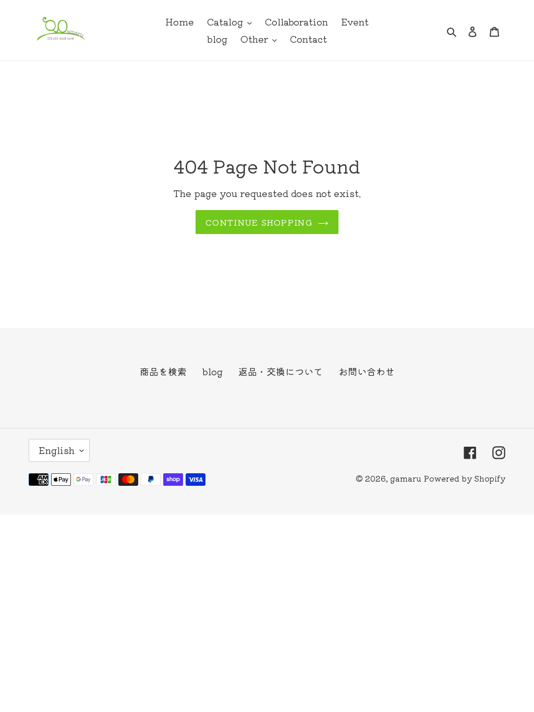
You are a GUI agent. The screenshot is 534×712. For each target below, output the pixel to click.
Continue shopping (259, 222)
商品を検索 (163, 371)
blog (212, 371)
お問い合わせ (366, 371)
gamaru (405, 478)
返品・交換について (280, 371)
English (57, 450)
